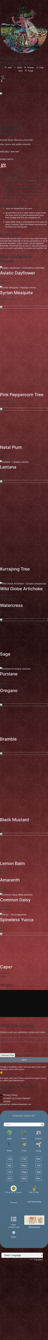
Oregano (8, 690)
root (9, 1151)
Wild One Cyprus (17, 58)
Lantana (8, 467)
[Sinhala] (22, 1251)
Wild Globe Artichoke (21, 588)
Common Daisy (15, 899)
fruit (24, 1151)
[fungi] (39, 1145)
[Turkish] (9, 1251)
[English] (2, 1251)
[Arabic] (12, 1251)
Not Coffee (34, 1192)
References (34, 1227)
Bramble (8, 739)
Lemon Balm (12, 863)
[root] (9, 1145)
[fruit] (24, 1145)
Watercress (11, 605)
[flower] (39, 1133)
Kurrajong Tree (15, 569)
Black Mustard (14, 819)
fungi (38, 1151)
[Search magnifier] (42, 1124)
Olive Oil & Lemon (13, 1192)
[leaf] (9, 1133)
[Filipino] (41, 1251)
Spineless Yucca (16, 919)
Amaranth (10, 880)
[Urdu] (18, 1251)
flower (38, 1138)
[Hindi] (15, 1251)
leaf (9, 1138)
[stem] (24, 1133)
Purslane (9, 673)
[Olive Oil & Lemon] (14, 1188)
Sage (5, 654)
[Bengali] (31, 1251)
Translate (38, 1259)
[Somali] (25, 1251)
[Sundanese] (28, 1251)
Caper (6, 966)
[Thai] (34, 1251)
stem (24, 1138)
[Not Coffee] (34, 1188)
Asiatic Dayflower (17, 273)
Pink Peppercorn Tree (21, 394)
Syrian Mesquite (16, 292)
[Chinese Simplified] (38, 1251)
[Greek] (6, 1251)
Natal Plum (11, 447)
